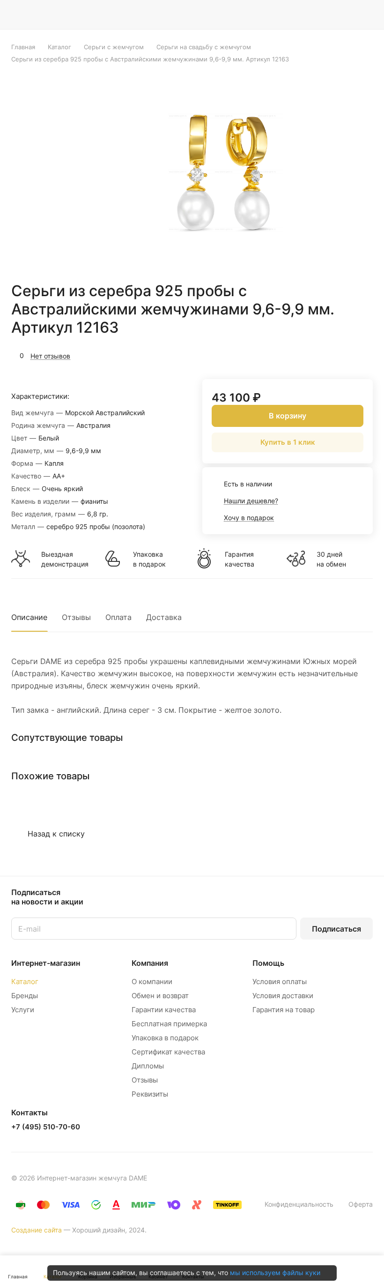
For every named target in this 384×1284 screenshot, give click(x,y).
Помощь (268, 963)
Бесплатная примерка (169, 1023)
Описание (29, 617)
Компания (150, 963)
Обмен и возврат (160, 995)
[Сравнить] (343, 355)
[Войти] (294, 14)
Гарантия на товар (283, 1009)
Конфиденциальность (299, 1204)
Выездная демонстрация (64, 559)
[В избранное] (321, 355)
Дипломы (148, 1065)
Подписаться (336, 928)
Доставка (164, 617)
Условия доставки (282, 995)
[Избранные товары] (342, 14)
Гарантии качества (164, 1009)
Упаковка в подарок (149, 559)
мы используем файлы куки (275, 1273)
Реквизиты (150, 1094)
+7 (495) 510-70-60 (45, 1127)
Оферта (360, 1204)
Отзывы (76, 617)
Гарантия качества (239, 559)
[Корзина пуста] (366, 14)
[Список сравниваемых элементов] (318, 14)
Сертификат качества (168, 1051)
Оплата (118, 617)
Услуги (22, 1009)
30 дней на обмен (331, 559)
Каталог (24, 981)
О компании (152, 981)
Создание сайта (36, 1230)
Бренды (24, 995)
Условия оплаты (279, 981)
